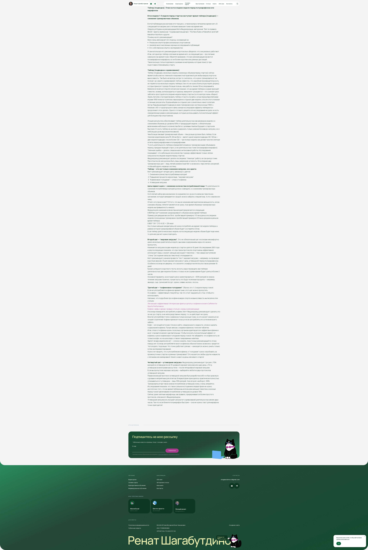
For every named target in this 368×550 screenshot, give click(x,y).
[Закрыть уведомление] (365, 536)
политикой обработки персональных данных (168, 454)
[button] (209, 4)
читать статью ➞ (222, 539)
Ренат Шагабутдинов (182, 540)
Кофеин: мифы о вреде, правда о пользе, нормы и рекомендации (173, 309)
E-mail (134, 446)
